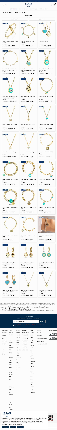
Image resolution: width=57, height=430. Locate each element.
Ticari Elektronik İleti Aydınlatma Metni (33, 324)
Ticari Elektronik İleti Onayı (11, 362)
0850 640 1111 (39, 335)
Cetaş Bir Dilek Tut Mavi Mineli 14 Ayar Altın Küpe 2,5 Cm (10, 291)
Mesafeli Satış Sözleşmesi (11, 355)
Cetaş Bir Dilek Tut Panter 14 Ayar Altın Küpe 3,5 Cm (9, 263)
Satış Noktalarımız (4, 339)
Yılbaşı (32, 389)
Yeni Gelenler (24, 347)
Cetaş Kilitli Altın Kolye (44, 41)
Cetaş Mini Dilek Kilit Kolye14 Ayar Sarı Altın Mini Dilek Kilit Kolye (9, 69)
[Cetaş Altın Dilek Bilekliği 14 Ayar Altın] (46, 141)
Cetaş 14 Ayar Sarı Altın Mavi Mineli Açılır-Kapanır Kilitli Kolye (28, 69)
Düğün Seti (33, 392)
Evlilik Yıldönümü (33, 357)
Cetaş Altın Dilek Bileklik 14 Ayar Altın (10, 180)
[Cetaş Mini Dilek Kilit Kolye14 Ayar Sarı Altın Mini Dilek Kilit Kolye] (10, 58)
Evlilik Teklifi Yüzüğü (32, 384)
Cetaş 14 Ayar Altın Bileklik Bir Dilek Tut (28, 42)
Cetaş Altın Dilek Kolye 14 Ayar (46, 96)
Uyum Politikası (11, 380)
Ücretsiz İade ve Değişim (17, 342)
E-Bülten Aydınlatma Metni (20, 324)
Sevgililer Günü (32, 346)
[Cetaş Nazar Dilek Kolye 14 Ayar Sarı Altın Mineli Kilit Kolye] (10, 86)
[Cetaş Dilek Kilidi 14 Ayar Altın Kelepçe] (46, 224)
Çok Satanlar (34, 8)
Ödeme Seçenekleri (18, 348)
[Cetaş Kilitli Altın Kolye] (46, 30)
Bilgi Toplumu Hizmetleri (11, 409)
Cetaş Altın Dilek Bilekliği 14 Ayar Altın (46, 152)
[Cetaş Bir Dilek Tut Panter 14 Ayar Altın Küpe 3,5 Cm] (10, 252)
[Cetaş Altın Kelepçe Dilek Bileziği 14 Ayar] (10, 30)
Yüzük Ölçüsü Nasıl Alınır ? (18, 356)
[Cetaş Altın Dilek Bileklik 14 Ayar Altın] (10, 169)
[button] (9, 204)
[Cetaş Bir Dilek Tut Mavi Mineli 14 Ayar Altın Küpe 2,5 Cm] (10, 280)
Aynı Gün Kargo (23, 8)
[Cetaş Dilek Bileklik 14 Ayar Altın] (46, 169)
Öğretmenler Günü (33, 362)
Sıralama (43, 19)
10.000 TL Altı (43, 8)
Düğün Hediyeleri (32, 372)
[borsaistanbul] (50, 418)
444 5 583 (39, 332)
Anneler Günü (32, 336)
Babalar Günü (32, 341)
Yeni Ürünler (13, 8)
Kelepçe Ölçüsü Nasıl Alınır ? (18, 366)
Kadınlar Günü (32, 378)
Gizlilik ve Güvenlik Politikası (11, 335)
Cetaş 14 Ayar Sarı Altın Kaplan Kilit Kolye (28, 97)
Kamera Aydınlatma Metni (11, 387)
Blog (2, 349)
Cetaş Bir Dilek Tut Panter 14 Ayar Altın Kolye (27, 291)
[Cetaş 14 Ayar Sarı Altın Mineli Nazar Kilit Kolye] (46, 58)
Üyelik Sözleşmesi (11, 341)
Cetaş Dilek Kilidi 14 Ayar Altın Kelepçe (46, 235)
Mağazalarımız (4, 335)
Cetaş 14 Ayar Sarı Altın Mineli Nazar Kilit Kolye (46, 69)
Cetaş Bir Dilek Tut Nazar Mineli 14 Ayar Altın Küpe (46, 263)
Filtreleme (15, 19)
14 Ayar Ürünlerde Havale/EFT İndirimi (29, 1)
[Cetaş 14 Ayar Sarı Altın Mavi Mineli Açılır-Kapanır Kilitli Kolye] (28, 58)
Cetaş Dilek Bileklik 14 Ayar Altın (46, 179)
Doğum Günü (32, 351)
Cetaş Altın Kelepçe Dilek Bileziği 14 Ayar (10, 42)
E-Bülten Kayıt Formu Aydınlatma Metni (11, 372)
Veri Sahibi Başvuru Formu (11, 402)
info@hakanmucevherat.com (42, 338)
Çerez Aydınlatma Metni (11, 394)
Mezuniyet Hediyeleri (32, 367)
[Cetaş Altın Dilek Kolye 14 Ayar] (46, 86)
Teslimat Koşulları (18, 336)
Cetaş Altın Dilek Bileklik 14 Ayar (46, 207)
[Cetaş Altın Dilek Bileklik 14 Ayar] (46, 197)
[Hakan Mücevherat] (28, 5)
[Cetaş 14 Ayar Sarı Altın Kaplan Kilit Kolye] (28, 86)
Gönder (41, 321)
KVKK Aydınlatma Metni (11, 347)
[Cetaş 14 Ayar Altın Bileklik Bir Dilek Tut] (28, 30)
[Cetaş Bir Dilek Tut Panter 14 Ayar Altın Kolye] (28, 280)
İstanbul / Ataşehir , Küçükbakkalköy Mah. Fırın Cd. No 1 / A (42, 344)
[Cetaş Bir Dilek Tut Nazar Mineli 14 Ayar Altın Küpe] (46, 252)
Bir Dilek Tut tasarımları (11, 307)
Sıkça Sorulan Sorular (4, 345)
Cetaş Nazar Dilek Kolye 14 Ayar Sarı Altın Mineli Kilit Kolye (10, 97)
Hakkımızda (4, 332)
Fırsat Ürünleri (25, 341)
